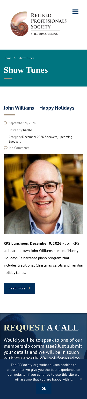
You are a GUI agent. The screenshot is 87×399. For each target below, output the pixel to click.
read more (17, 288)
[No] (81, 378)
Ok (44, 388)
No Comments (19, 148)
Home (8, 58)
